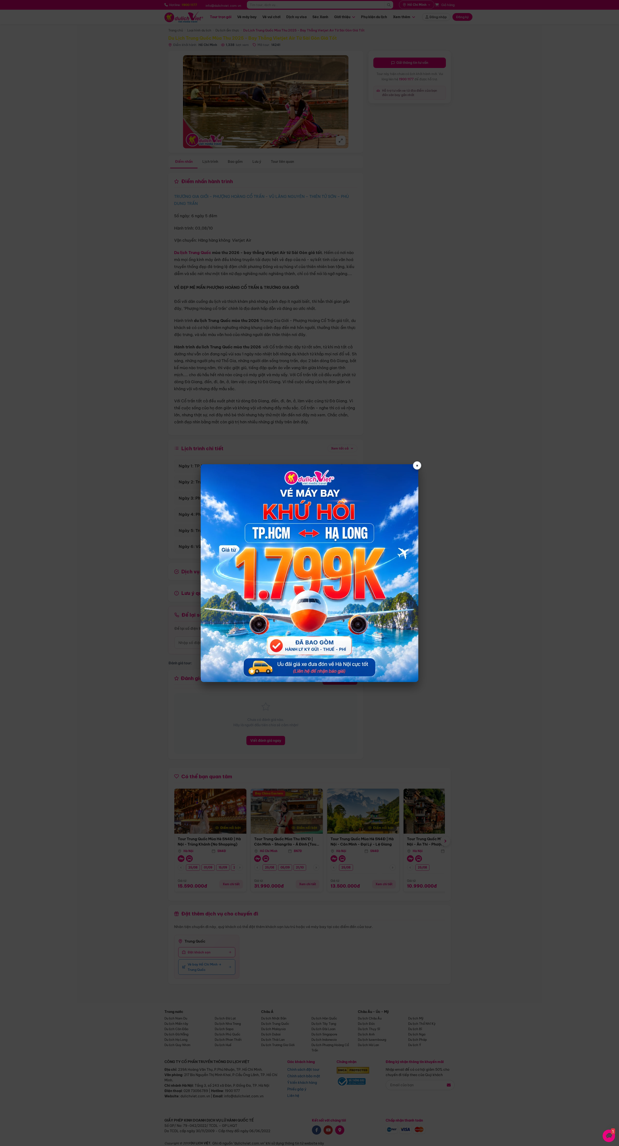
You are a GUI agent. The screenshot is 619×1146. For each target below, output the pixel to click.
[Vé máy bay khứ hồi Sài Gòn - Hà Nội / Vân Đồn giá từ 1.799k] (309, 573)
